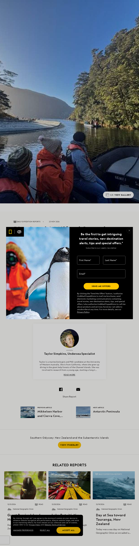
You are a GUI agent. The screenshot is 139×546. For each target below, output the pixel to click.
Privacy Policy (83, 312)
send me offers (101, 286)
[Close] (129, 230)
